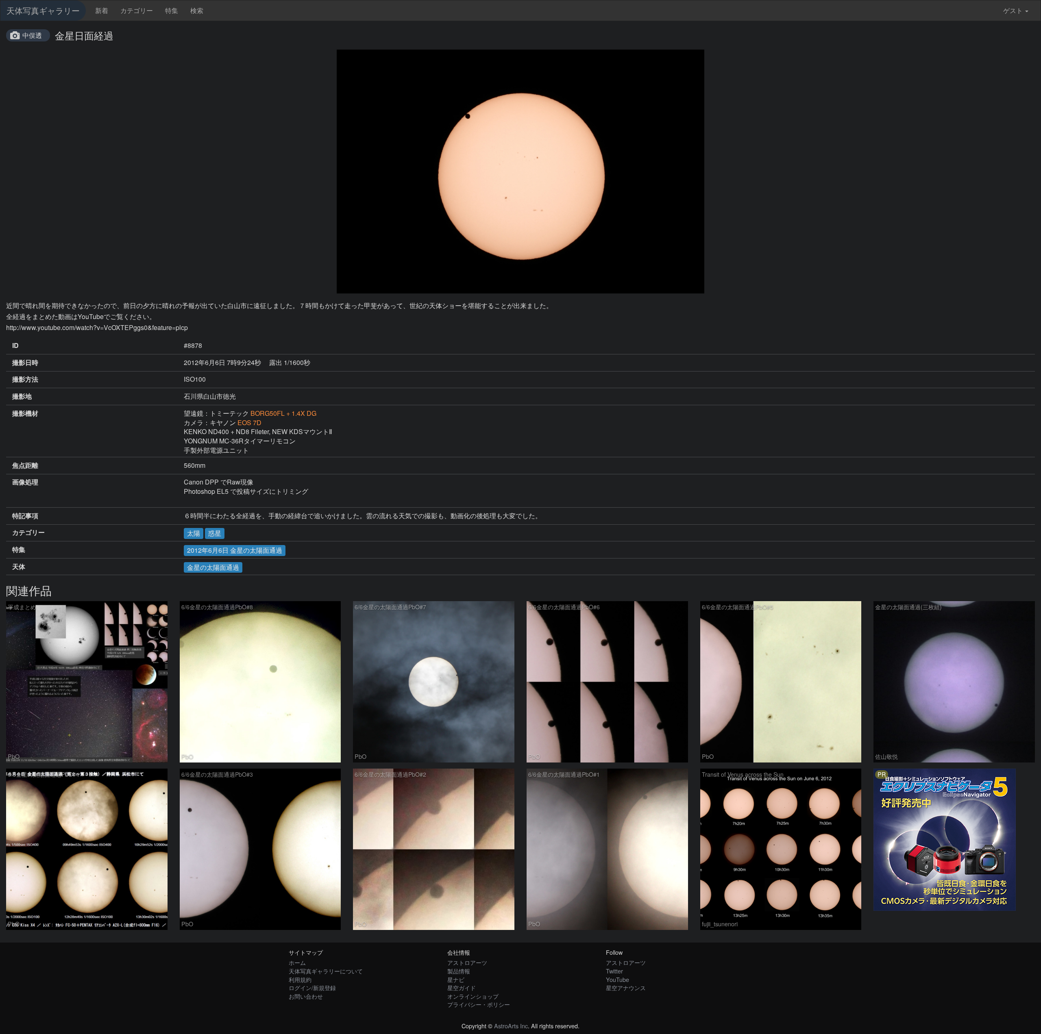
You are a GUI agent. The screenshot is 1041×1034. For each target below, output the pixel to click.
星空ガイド (461, 987)
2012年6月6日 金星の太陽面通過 (234, 550)
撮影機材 (25, 413)
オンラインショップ (473, 996)
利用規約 (300, 979)
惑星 (214, 533)
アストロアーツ (467, 962)
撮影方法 (25, 379)
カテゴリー (136, 10)
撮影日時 (25, 362)
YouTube (617, 979)
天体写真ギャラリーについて (326, 971)
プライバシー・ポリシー (478, 1004)
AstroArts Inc (511, 1025)
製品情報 (458, 971)
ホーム (297, 962)
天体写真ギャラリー (43, 10)
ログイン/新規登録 (312, 987)
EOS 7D (249, 422)
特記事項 (25, 515)
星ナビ (455, 979)
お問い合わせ (306, 996)
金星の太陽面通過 (213, 567)
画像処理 (25, 482)
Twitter (614, 971)
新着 (101, 10)
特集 (171, 10)
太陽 (193, 533)
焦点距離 (25, 465)
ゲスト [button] (1013, 10)
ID (15, 345)
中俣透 (32, 35)
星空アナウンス (626, 987)
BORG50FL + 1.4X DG (283, 413)
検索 (196, 10)
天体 (18, 566)
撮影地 (22, 396)
